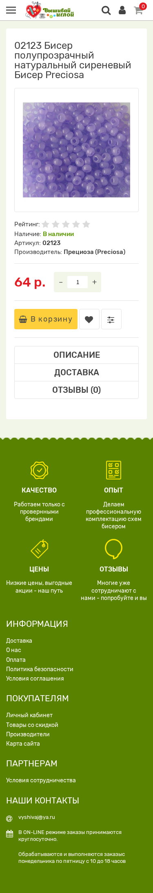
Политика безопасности (39, 669)
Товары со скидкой (32, 725)
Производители (28, 734)
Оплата (16, 660)
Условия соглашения (35, 678)
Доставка (19, 640)
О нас (13, 650)
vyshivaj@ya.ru (36, 817)
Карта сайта (23, 743)
